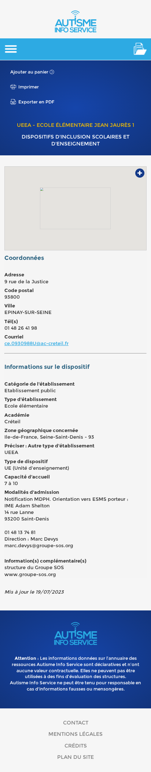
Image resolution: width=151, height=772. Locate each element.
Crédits (76, 745)
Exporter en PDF (36, 102)
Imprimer (28, 87)
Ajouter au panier (29, 72)
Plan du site (75, 757)
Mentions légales (75, 734)
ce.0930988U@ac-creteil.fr (36, 343)
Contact (75, 722)
